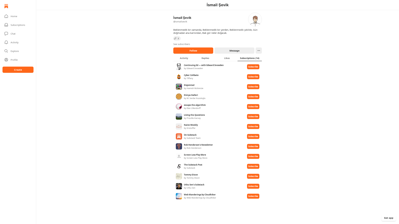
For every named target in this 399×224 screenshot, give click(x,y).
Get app (388, 217)
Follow (193, 50)
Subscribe (253, 66)
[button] (18, 16)
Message (234, 50)
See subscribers (181, 44)
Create (18, 69)
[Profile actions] (259, 50)
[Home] (6, 6)
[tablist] (217, 58)
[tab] (184, 58)
